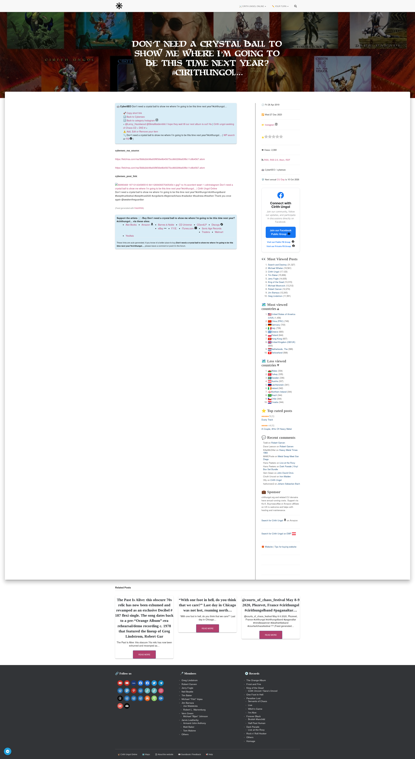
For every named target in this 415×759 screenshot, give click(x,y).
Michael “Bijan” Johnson (195, 716)
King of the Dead (276, 282)
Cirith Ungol (273, 271)
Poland (274, 335)
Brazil (274, 395)
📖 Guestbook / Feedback (189, 754)
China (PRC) (277, 321)
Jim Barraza (273, 292)
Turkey (274, 374)
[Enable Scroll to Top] (408, 752)
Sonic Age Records (211, 228)
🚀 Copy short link (132, 113)
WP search (229, 135)
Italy (273, 328)
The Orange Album (256, 680)
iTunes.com (188, 228)
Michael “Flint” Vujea (192, 699)
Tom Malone (189, 730)
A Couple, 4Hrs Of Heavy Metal (276, 428)
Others (185, 734)
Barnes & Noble (166, 224)
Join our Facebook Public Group (280, 232)
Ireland (274, 388)
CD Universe (185, 224)
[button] (265, 6)
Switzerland (276, 352)
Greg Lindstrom (275, 295)
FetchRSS (138, 208)
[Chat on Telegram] (7, 751)
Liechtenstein (277, 384)
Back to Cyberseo (136, 116)
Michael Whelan (275, 268)
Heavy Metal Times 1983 (280, 451)
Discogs (216, 224)
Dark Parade (252, 727)
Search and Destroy (277, 264)
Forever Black (253, 716)
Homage (250, 741)
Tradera (206, 232)
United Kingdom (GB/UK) (283, 342)
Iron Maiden (285, 476)
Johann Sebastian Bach (289, 483)
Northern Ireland (278, 391)
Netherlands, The (279, 349)
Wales (274, 370)
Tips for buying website (285, 546)
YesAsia (130, 235)
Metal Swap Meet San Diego (281, 458)
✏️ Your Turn (279, 6)
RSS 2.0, (274, 159)
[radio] (266, 137)
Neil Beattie (187, 691)
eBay (160, 228)
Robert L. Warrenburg (194, 709)
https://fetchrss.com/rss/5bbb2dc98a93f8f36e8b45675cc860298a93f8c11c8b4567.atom (160, 159)
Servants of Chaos (257, 701)
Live (250, 705)
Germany (275, 324)
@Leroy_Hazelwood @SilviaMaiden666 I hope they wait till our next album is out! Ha (168, 124)
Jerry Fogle (273, 278)
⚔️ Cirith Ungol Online (251, 6)
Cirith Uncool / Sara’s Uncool (262, 691)
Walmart (219, 232)
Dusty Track (267, 419)
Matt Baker (188, 727)
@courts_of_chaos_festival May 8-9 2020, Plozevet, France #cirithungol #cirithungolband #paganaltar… (271, 605)
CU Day (281, 179)
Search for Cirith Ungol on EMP (276, 533)
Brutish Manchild (256, 719)
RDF (288, 159)
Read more (144, 654)
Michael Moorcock (276, 285)
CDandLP (202, 224)
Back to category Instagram (141, 120)
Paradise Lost (253, 698)
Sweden (275, 377)
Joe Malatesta (190, 706)
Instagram (269, 124)
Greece (274, 331)
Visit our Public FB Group (279, 242)
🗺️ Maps (146, 754)
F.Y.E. (174, 228)
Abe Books (131, 224)
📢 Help (209, 754)
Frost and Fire (253, 684)
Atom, (282, 159)
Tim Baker (273, 275)
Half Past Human (256, 723)
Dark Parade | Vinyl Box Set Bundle (280, 468)
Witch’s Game (255, 709)
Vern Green (187, 713)
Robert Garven (275, 288)
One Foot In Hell (254, 694)
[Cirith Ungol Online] (119, 6)
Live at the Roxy (287, 462)
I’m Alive (252, 712)
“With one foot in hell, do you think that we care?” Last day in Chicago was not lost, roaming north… (207, 605)
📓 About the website (164, 754)
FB (127, 138)
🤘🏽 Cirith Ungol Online (127, 754)
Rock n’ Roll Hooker (256, 733)
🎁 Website (267, 546)
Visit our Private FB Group (279, 246)
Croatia (274, 402)
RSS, (267, 159)
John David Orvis (285, 472)
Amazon (146, 224)
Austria (274, 381)
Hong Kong (276, 338)
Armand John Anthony (194, 723)
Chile (273, 398)
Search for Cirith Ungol (272, 520)
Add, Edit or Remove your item (142, 131)
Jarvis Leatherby (190, 720)
